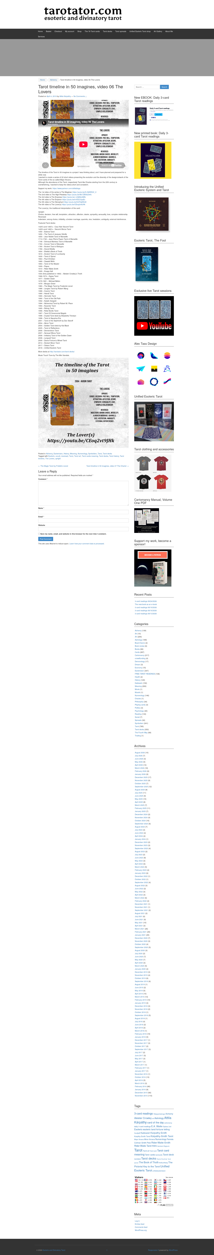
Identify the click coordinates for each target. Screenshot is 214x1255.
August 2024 (140, 826)
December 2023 (141, 842)
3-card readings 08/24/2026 (146, 601)
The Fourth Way (141, 732)
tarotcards (158, 1155)
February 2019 (141, 1000)
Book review (139, 646)
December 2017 (141, 1040)
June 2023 (139, 857)
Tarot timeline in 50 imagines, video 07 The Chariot (107, 466)
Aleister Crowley (143, 1118)
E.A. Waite (156, 1126)
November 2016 (141, 1074)
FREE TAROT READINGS (145, 674)
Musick (137, 692)
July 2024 (138, 830)
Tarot (100, 453)
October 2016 (140, 1077)
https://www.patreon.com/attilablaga (66, 188)
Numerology (82, 453)
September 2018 (141, 1015)
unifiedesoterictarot (158, 1171)
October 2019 (140, 978)
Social (137, 717)
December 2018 (141, 1006)
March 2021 (139, 928)
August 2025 (140, 789)
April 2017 (139, 1061)
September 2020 (141, 947)
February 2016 (141, 1086)
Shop (79, 31)
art (153, 1118)
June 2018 (139, 1024)
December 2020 (141, 938)
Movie (137, 689)
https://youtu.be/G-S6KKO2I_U (84, 192)
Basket (48, 31)
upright (58, 458)
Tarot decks (107, 31)
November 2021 (141, 907)
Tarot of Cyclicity (162, 1159)
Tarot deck (168, 1154)
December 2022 (141, 876)
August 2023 (140, 851)
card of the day (155, 1122)
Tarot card (153, 1151)
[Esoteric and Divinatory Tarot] (82, 14)
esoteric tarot (149, 1129)
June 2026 (139, 758)
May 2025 (139, 799)
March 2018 (139, 1030)
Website (41, 525)
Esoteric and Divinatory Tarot (54, 1250)
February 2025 (141, 808)
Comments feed (141, 1227)
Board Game (140, 643)
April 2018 (139, 1027)
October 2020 (140, 944)
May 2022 (139, 891)
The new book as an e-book (146, 604)
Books (137, 649)
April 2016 (139, 1080)
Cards (137, 652)
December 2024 (141, 814)
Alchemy (53, 80)
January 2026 (140, 774)
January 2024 (140, 839)
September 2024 (141, 823)
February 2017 (141, 1068)
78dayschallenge (159, 1114)
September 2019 (141, 981)
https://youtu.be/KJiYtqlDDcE (75, 202)
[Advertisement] (107, 57)
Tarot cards (150, 1154)
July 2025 (138, 792)
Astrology (138, 640)
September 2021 (141, 910)
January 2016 (140, 1089)
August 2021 (140, 913)
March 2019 (139, 996)
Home (40, 31)
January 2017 (140, 1071)
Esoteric (51, 456)
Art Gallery (158, 31)
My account (69, 31)
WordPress (173, 1250)
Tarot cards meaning (90, 456)
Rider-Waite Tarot (142, 1145)
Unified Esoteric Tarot (151, 1168)
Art (136, 633)
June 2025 (139, 796)
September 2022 (141, 882)
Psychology (139, 711)
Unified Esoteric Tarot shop (140, 31)
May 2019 (139, 990)
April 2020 (139, 962)
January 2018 (140, 1037)
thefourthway (163, 1163)
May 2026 (139, 762)
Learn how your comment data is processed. (86, 543)
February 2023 (141, 870)
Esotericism (58, 453)
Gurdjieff (137, 1133)
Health (137, 677)
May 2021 (139, 922)
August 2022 (140, 885)
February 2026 (141, 771)
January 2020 (140, 969)
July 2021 (138, 916)
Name (41, 508)
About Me (169, 31)
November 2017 (141, 1043)
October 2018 (140, 1012)
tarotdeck (137, 1159)
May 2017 (139, 1058)
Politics (137, 708)
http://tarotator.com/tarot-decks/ (62, 351)
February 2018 (141, 1034)
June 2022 (139, 888)
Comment (42, 479)
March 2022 (139, 898)
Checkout (58, 31)
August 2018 (140, 1018)
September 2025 (141, 786)
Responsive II (153, 1250)
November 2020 (141, 941)
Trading (138, 735)
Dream (137, 664)
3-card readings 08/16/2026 (146, 610)
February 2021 (141, 932)
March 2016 (139, 1083)
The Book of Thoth (149, 1162)
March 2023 (139, 867)
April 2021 (139, 925)
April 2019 (139, 993)
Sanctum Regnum (163, 1146)
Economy (138, 667)
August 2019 (140, 984)
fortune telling (163, 1129)
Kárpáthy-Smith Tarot (162, 1136)
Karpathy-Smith (158, 1132)
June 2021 (139, 919)
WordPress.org (141, 1230)
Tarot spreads (120, 31)
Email (41, 516)
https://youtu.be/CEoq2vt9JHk (73, 204)
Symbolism (92, 453)
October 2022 (140, 879)
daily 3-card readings (142, 1126)
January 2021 (140, 935)
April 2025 (139, 802)
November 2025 (141, 780)
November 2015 (141, 1095)
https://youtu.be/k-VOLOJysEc (73, 199)
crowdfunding (140, 658)
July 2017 (138, 1052)
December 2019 (141, 972)
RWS (154, 1145)
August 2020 (140, 950)
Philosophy (139, 701)
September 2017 (141, 1049)
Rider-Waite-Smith (160, 1142)
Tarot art (77, 456)
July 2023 (138, 854)
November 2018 (141, 1009)
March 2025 (139, 805)
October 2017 (140, 1046)
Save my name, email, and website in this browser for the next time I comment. (73, 534)
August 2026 (140, 752)
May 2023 (139, 860)
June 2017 (139, 1055)
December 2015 (141, 1092)
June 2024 (139, 833)
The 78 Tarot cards (92, 31)
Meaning (73, 453)
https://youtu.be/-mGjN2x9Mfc (74, 197)
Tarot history (114, 456)
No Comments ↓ (80, 96)
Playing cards (140, 704)
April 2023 (139, 864)
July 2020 (138, 953)
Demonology (140, 661)
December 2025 (141, 777)
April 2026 (139, 765)
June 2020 (139, 956)
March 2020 (139, 966)
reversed (64, 456)
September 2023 (141, 848)
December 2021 (141, 904)
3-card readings (143, 1113)
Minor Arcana (149, 1139)
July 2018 (138, 1021)
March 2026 (139, 768)
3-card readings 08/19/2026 (146, 607)
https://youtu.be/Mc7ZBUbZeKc (79, 194)
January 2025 (140, 811)
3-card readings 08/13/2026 (146, 613)
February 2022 (141, 901)
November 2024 (141, 817)
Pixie (149, 1142)
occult (58, 456)
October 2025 (140, 783)
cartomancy (168, 1123)
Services (41, 36)
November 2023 (141, 845)
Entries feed (139, 1224)
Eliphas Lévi (167, 1126)
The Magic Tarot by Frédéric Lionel (53, 466)
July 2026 (138, 755)
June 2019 (139, 987)
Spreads (138, 720)
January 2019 (140, 1003)
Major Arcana (139, 1139)
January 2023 (140, 873)
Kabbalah (138, 683)
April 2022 (139, 894)
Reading (138, 714)
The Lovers (49, 458)
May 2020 (139, 959)
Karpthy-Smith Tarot (142, 1136)
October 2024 (140, 820)
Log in (137, 1221)
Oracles (138, 698)
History (66, 453)
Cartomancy (139, 655)
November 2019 (141, 975)
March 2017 (139, 1064)
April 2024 (139, 836)
